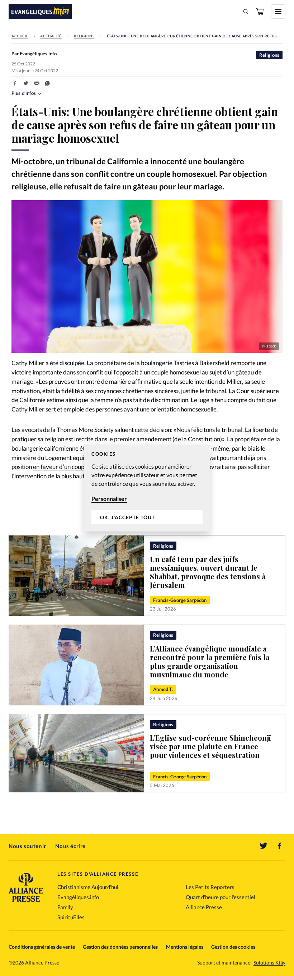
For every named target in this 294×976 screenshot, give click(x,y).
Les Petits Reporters (210, 887)
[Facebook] (279, 846)
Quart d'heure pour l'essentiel (220, 897)
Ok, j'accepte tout (127, 517)
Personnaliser (109, 498)
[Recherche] (246, 11)
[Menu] (278, 11)
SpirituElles (71, 917)
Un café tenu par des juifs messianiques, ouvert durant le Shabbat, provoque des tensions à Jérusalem (207, 572)
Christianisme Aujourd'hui (87, 887)
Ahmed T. (163, 689)
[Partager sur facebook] (15, 83)
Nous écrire (70, 846)
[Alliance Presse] (26, 902)
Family (65, 907)
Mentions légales (184, 947)
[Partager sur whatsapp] (47, 83)
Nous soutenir (27, 846)
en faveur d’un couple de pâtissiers (78, 466)
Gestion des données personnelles (120, 947)
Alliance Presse (204, 907)
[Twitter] (263, 846)
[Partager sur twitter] (25, 83)
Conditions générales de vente (42, 947)
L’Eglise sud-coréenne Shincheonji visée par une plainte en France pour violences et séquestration (210, 746)
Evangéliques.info (78, 897)
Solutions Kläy (269, 962)
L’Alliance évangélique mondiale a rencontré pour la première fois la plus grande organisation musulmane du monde (209, 661)
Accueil (19, 36)
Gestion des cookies (233, 947)
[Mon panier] (260, 11)
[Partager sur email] (36, 83)
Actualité (50, 36)
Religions (84, 36)
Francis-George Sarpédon (180, 600)
